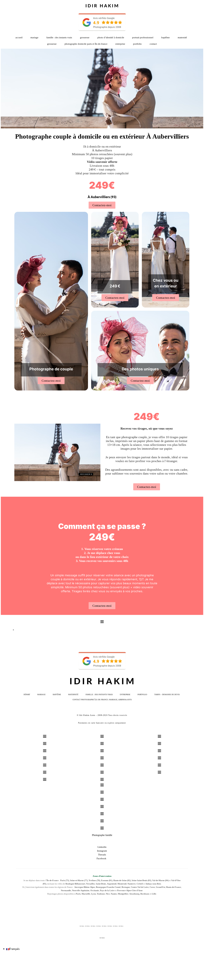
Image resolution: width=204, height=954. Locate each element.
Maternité (182, 37)
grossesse (52, 44)
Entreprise (120, 44)
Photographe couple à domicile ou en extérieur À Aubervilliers (102, 136)
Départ (27, 694)
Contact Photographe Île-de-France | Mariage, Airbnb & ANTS (102, 700)
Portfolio (142, 694)
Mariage (34, 37)
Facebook (102, 858)
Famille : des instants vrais (59, 37)
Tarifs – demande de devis (167, 694)
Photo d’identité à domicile (110, 37)
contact (153, 44)
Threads (102, 854)
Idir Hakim (102, 938)
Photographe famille (102, 835)
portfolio (137, 44)
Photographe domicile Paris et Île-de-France (86, 44)
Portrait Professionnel (142, 37)
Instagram (102, 851)
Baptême (165, 37)
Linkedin (102, 847)
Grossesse (84, 37)
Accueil (18, 37)
